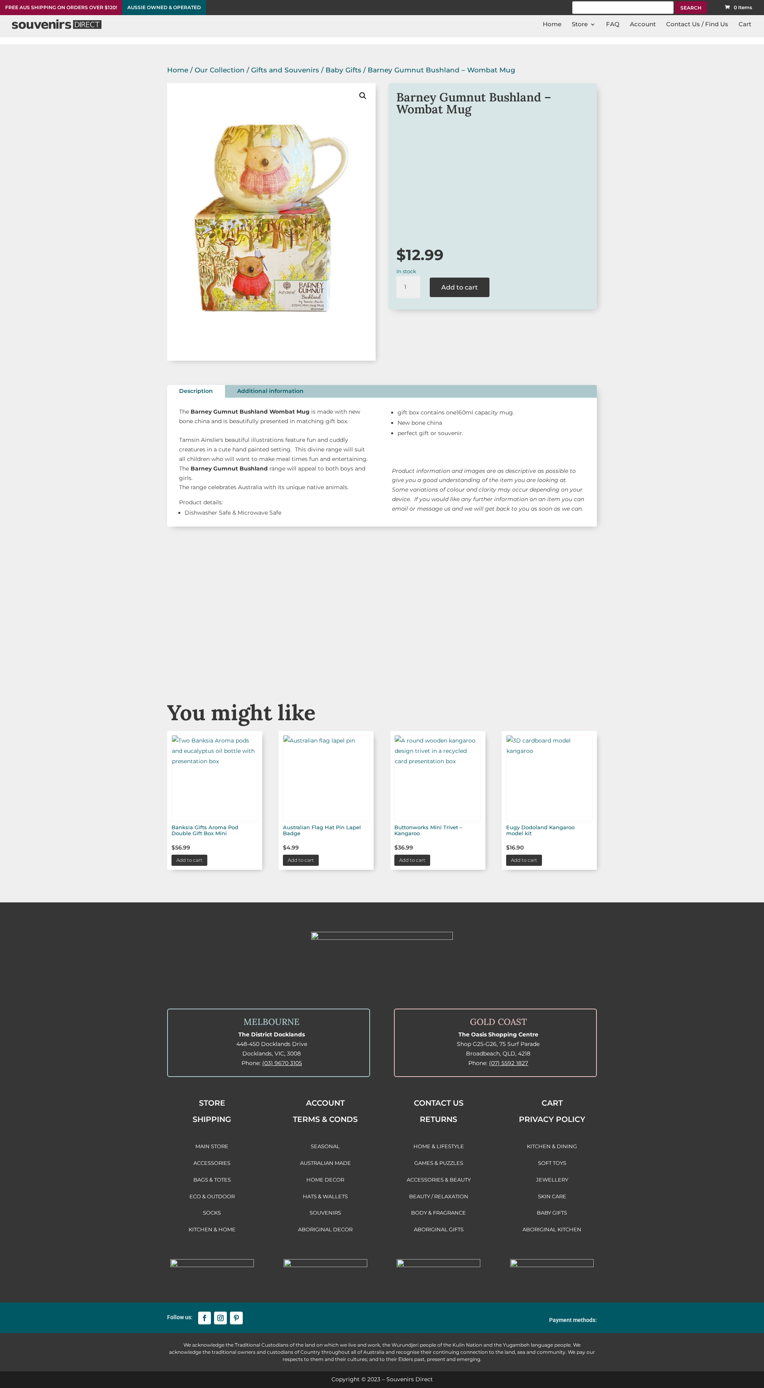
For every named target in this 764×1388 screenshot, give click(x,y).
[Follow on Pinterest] (236, 1318)
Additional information (270, 391)
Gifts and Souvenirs (285, 70)
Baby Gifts (343, 70)
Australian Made (200, 656)
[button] (363, 96)
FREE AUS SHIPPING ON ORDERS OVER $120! (61, 7)
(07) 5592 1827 (508, 1063)
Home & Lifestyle (563, 656)
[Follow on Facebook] (204, 1318)
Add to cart (459, 287)
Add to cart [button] (189, 860)
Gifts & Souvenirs (291, 656)
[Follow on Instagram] (220, 1318)
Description (196, 391)
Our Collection (220, 70)
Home (177, 70)
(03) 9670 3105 (282, 1063)
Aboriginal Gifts (381, 656)
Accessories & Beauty (472, 656)
